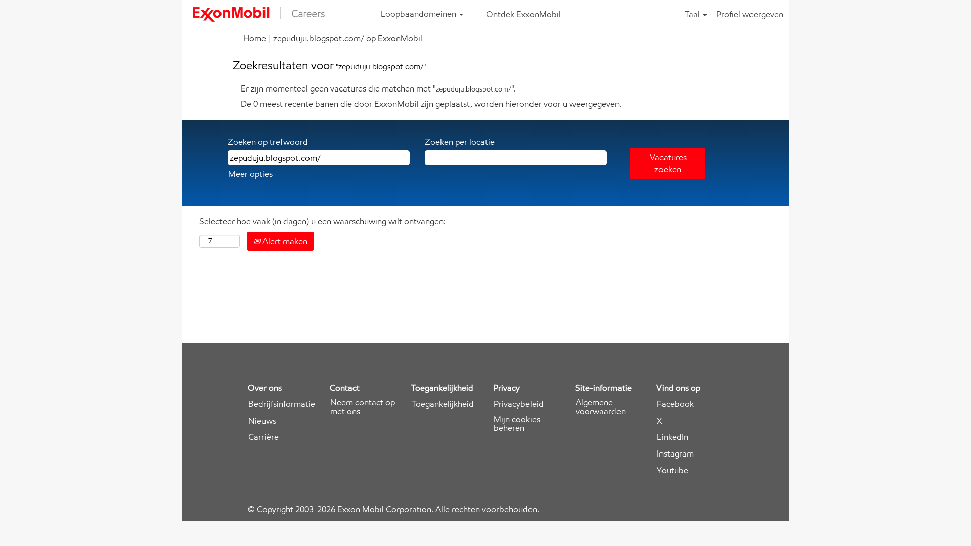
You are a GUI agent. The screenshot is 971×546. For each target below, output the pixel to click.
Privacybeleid (519, 404)
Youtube (672, 470)
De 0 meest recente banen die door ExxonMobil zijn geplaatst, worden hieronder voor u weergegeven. (431, 104)
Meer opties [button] (250, 174)
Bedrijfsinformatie (281, 404)
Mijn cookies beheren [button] (517, 424)
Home (254, 38)
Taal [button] (693, 14)
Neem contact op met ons (362, 407)
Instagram (675, 454)
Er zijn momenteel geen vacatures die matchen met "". (378, 88)
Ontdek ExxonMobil (523, 14)
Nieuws (262, 421)
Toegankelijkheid (443, 404)
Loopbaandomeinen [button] (419, 14)
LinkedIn (672, 437)
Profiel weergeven (749, 14)
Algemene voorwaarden (601, 407)
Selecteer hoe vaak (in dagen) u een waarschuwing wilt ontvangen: (322, 221)
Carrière (263, 437)
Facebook (675, 404)
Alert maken (283, 241)
